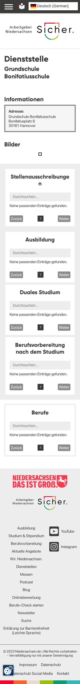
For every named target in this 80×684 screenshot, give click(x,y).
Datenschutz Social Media (32, 673)
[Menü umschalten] (8, 6)
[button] (40, 154)
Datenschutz (51, 664)
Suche (26, 620)
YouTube (67, 531)
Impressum (28, 664)
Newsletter (26, 613)
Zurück (16, 218)
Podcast (26, 582)
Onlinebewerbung (26, 597)
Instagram (69, 546)
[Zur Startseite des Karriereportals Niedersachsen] (40, 31)
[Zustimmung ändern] (8, 670)
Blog (26, 589)
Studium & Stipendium (26, 535)
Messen (26, 574)
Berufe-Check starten (26, 605)
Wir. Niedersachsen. (26, 559)
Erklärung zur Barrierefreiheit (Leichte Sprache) (26, 630)
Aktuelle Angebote (26, 551)
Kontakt (63, 673)
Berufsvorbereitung (26, 543)
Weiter (64, 218)
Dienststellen (26, 566)
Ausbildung (26, 528)
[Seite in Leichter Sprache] (22, 6)
